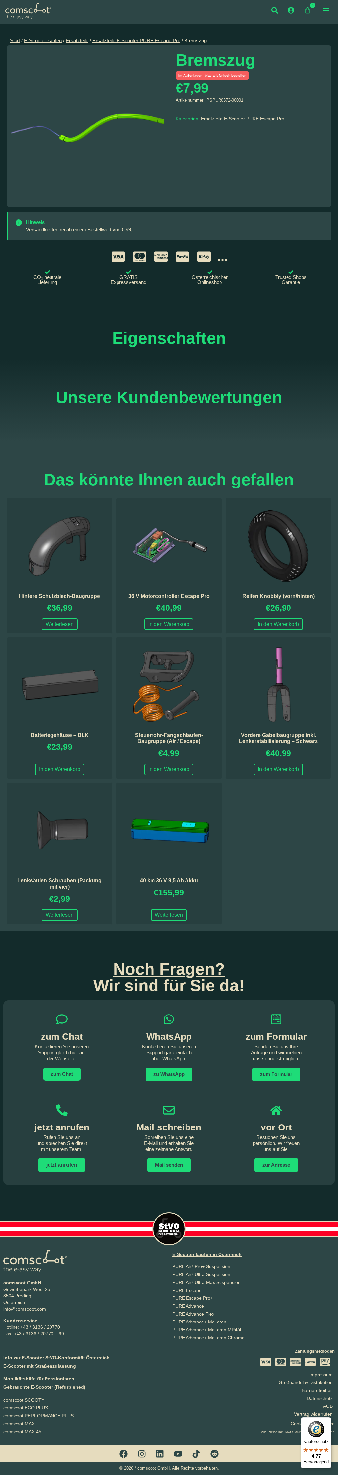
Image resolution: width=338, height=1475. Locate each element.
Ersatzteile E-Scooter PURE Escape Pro (136, 40)
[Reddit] (214, 1453)
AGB (328, 1406)
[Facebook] (124, 1453)
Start (15, 40)
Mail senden (169, 1165)
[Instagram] (142, 1453)
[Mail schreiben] (169, 1110)
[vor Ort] (276, 1110)
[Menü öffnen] (326, 10)
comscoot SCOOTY (23, 1400)
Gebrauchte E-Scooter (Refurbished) (44, 1387)
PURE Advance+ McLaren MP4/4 (206, 1329)
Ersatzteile (77, 40)
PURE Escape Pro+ (192, 1298)
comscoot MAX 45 (22, 1431)
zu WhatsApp (169, 1074)
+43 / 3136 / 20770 (40, 1327)
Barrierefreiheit (317, 1390)
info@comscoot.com (24, 1309)
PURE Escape (187, 1290)
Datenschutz (320, 1398)
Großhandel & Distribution (306, 1382)
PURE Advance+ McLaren (199, 1321)
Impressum (321, 1374)
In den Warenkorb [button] (168, 624)
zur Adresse (276, 1165)
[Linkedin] (160, 1453)
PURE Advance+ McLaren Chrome (208, 1337)
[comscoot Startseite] (28, 11)
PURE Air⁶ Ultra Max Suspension (206, 1282)
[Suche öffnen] (274, 10)
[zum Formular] (276, 1019)
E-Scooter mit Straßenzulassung (39, 1366)
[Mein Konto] (291, 10)
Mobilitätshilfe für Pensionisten (38, 1378)
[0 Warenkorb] (307, 10)
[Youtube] (178, 1453)
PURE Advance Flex (193, 1314)
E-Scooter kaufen (43, 40)
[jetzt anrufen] (62, 1110)
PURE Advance (188, 1306)
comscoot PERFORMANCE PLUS (38, 1415)
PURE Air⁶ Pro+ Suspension (201, 1266)
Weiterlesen (60, 624)
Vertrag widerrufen (313, 1414)
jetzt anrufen (61, 1127)
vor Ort (276, 1127)
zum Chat (62, 1074)
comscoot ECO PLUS (25, 1407)
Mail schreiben (168, 1127)
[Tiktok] (196, 1453)
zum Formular (276, 1036)
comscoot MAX (19, 1423)
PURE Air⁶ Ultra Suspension (201, 1274)
